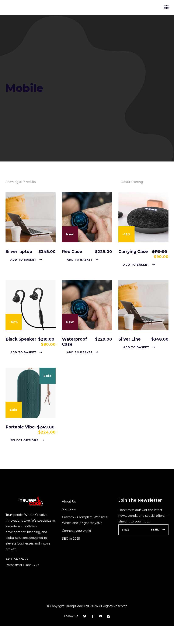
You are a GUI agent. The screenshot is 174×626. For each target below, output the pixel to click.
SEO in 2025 (71, 538)
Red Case (72, 251)
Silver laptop (19, 251)
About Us (69, 501)
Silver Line (129, 339)
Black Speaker (21, 339)
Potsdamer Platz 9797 (22, 565)
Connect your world (76, 531)
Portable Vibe (20, 427)
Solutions (69, 509)
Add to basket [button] (23, 259)
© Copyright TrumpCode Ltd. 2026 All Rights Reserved (87, 606)
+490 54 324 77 (17, 559)
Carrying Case (133, 251)
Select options (24, 440)
